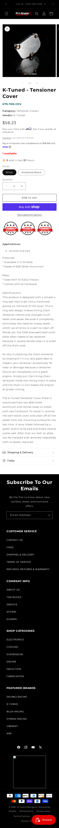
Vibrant (12, 726)
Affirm (11, 611)
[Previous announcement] (6, 4)
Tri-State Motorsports (27, 807)
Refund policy (26, 811)
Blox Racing (15, 711)
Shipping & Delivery (20, 554)
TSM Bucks (14, 597)
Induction (14, 669)
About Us (13, 589)
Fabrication (15, 676)
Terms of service (22, 816)
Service (12, 604)
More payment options (29, 214)
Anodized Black (31, 172)
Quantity (7, 179)
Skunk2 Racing (17, 696)
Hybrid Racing (17, 718)
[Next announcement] (53, 4)
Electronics (15, 639)
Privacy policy (43, 811)
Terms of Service (19, 561)
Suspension (15, 654)
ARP (9, 733)
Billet (9, 172)
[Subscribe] (48, 515)
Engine (11, 661)
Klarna (12, 619)
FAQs (10, 547)
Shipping (6, 138)
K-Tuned (12, 704)
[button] (6, 13)
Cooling (12, 646)
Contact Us (15, 540)
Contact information (31, 821)
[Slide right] (36, 83)
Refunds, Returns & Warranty (28, 569)
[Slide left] (22, 83)
